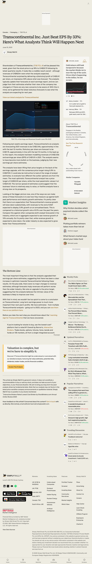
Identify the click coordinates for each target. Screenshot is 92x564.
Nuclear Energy (52, 498)
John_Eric (71, 294)
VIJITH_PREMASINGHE (75, 341)
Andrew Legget (73, 231)
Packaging (13, 32)
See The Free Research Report (74, 144)
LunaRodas (71, 368)
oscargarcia (71, 387)
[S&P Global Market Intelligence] (10, 511)
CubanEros (71, 401)
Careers (79, 498)
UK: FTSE (35, 488)
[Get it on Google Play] (24, 493)
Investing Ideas (66, 490)
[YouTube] (12, 486)
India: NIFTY (36, 496)
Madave (70, 444)
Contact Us (80, 494)
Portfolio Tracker (67, 482)
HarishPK (70, 434)
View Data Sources (9, 529)
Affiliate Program (82, 514)
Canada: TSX (36, 500)
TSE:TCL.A (38, 65)
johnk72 (70, 453)
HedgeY (70, 322)
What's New (65, 504)
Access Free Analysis (16, 367)
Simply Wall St (12, 52)
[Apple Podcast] (19, 486)
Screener (65, 486)
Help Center (80, 504)
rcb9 (69, 308)
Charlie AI (79, 524)
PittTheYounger (72, 355)
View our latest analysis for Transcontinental (21, 97)
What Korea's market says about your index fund (75, 237)
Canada (5, 32)
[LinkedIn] (4, 486)
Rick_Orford (71, 281)
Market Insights (67, 500)
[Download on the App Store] (9, 493)
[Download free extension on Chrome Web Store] (14, 499)
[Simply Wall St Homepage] (3, 1)
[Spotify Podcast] (15, 486)
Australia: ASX (37, 492)
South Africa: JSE (38, 504)
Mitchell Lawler (73, 218)
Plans (78, 482)
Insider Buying (51, 494)
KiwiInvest (71, 415)
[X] (8, 486)
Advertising (80, 486)
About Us (79, 490)
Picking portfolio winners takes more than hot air (74, 225)
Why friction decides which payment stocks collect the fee (75, 211)
